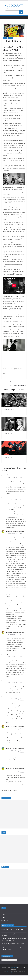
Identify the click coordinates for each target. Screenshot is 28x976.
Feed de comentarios (6, 917)
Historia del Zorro (7, 367)
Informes (10, 37)
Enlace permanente (22, 478)
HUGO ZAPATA (14, 5)
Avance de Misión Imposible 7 (17, 385)
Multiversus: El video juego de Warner (13, 382)
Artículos (5, 37)
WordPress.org (4, 920)
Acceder (3, 912)
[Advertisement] (14, 814)
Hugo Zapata (13, 44)
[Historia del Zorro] (14, 394)
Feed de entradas (5, 915)
